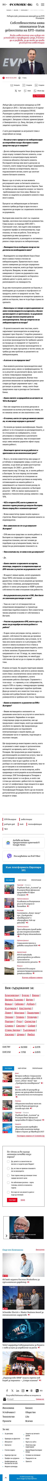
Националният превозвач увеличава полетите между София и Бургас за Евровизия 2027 (29, 1129)
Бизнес (16, 10)
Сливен (9, 1025)
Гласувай (12, 1200)
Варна (35, 995)
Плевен (20, 1017)
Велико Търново (14, 999)
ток (21, 824)
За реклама (9, 1434)
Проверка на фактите (12, 1439)
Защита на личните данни (33, 1435)
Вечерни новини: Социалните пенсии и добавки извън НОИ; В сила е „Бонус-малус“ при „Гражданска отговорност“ (28, 1079)
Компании (24, 10)
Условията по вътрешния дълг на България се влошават (28, 903)
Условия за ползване (33, 1455)
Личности (20, 1231)
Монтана (19, 1012)
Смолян (20, 1025)
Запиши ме (40, 1399)
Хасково (9, 1034)
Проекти (7, 1421)
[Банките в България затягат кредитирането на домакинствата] (9, 970)
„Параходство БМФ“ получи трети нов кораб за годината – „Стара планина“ (21, 1379)
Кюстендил (25, 1008)
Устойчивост (9, 1412)
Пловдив (32, 1017)
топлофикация (35, 824)
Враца (8, 1004)
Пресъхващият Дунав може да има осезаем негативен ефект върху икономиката (29, 931)
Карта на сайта (31, 1442)
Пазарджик (33, 1012)
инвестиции (26, 819)
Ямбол (31, 1034)
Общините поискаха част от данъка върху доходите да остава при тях (28, 1106)
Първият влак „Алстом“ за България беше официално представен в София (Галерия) (29, 891)
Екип (27, 1439)
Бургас (25, 995)
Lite (27, 1416)
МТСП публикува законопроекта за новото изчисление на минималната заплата (28, 958)
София (31, 1025)
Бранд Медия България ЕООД (34, 1451)
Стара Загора (12, 1030)
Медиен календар (11, 1467)
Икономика (8, 1408)
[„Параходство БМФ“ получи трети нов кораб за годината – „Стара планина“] (23, 1363)
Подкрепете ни (31, 1458)
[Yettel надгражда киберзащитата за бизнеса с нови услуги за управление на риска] (23, 1330)
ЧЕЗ (6, 829)
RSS (41, 1391)
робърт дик (9, 824)
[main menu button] (42, 4)
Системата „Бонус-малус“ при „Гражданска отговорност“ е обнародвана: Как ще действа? (29, 918)
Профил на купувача (12, 1458)
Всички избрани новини (32, 978)
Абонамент (8, 1442)
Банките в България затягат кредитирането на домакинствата (30, 971)
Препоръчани (36, 880)
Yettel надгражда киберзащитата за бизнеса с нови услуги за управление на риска (23, 1346)
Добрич (31, 1004)
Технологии (9, 1416)
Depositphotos (32, 1479)
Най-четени (22, 880)
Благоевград (12, 995)
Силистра (30, 1021)
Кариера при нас (11, 1455)
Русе (19, 1021)
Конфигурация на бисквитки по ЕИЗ (11, 1462)
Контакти (8, 1445)
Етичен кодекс (10, 1450)
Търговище (29, 1030)
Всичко (29, 1421)
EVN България (10, 819)
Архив (23, 1200)
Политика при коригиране (31, 1446)
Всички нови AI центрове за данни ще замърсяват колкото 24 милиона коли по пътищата (29, 1092)
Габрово (19, 1004)
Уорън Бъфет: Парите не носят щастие (24, 1236)
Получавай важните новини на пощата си (23, 1395)
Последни (9, 880)
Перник (9, 1017)
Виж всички (40, 1250)
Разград (9, 1021)
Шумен (21, 1034)
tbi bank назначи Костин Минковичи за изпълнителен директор (21, 1280)
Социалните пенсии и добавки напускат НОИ (27, 944)
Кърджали (10, 1008)
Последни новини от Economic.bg (30, 1136)
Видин (29, 999)
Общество (30, 1412)
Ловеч (8, 1012)
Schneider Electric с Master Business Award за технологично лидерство (23, 1313)
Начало (9, 10)
